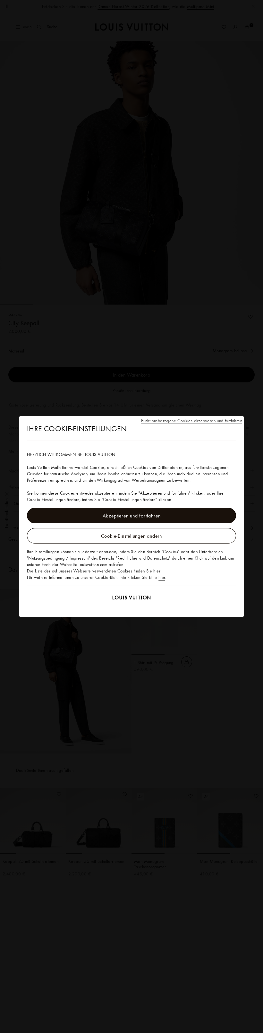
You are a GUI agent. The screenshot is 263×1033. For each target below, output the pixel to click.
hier (161, 577)
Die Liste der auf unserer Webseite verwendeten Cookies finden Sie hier (93, 571)
